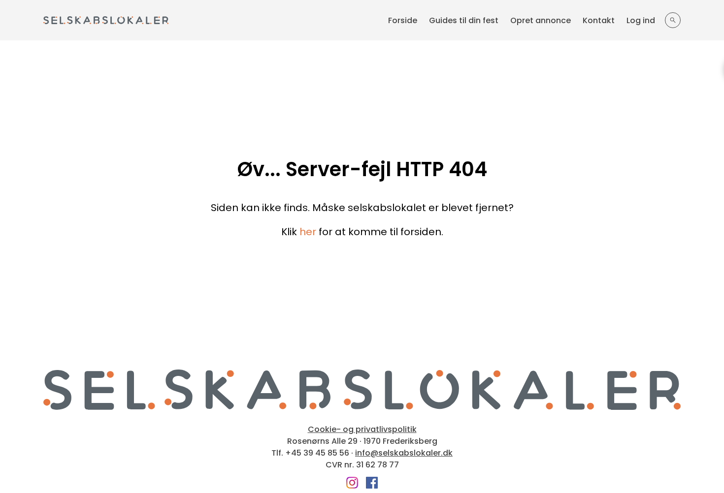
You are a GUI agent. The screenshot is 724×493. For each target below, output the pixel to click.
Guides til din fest (463, 20)
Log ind (640, 20)
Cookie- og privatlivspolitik (362, 429)
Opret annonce (540, 20)
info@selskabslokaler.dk (404, 453)
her (307, 232)
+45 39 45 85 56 (317, 453)
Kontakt (599, 20)
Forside (402, 20)
